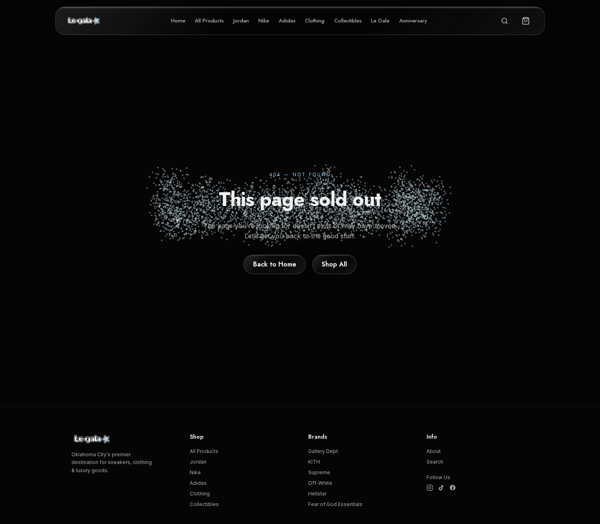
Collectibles (348, 20)
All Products (209, 20)
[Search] (504, 21)
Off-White (320, 483)
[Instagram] (430, 487)
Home (178, 20)
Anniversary (413, 20)
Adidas (287, 20)
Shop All (334, 264)
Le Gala (380, 20)
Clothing (314, 20)
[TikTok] (441, 487)
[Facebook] (452, 487)
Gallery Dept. (323, 451)
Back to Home (274, 264)
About (434, 451)
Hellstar (317, 494)
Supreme (319, 472)
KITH (314, 462)
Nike (263, 20)
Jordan (241, 20)
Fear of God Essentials (335, 504)
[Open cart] (526, 21)
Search (435, 462)
